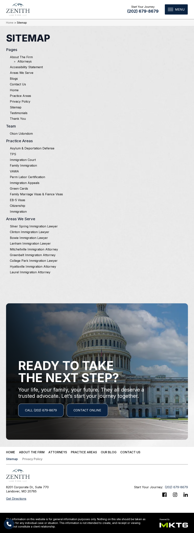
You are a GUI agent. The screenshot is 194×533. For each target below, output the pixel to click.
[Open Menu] (176, 9)
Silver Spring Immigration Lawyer (34, 226)
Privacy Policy (20, 101)
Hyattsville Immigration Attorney (33, 266)
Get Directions (16, 499)
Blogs (14, 78)
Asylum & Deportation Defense (32, 148)
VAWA (14, 171)
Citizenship (17, 206)
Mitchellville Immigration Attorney (34, 249)
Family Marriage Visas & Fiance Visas (36, 194)
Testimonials (18, 113)
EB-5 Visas (17, 200)
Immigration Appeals (24, 183)
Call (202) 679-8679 (41, 410)
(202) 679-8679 (143, 11)
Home (9, 22)
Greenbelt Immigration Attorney (33, 255)
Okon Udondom (21, 133)
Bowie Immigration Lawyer (29, 238)
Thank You (18, 119)
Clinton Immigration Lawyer (29, 232)
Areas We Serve (21, 73)
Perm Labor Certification (27, 177)
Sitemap (15, 107)
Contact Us (18, 84)
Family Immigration (23, 165)
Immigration (18, 211)
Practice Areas (20, 96)
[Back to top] (184, 9)
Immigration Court (23, 160)
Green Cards (19, 188)
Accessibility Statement (26, 67)
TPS (13, 154)
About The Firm (21, 57)
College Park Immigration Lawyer (34, 261)
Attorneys (24, 61)
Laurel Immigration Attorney (30, 272)
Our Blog (109, 452)
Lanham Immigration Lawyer (30, 243)
